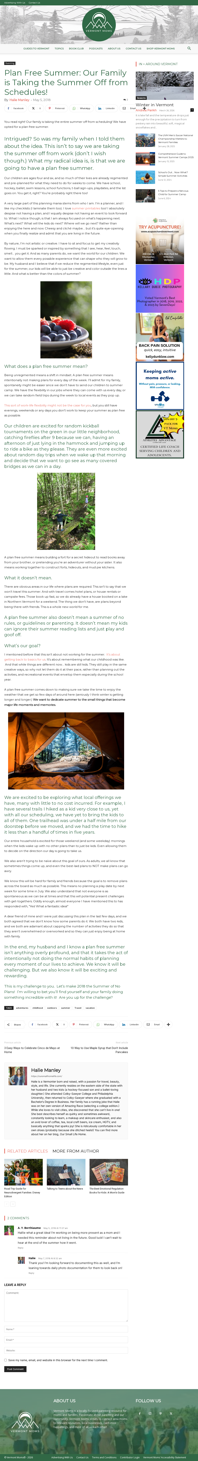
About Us (114, 48)
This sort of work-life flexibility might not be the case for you (47, 405)
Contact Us (34, 2)
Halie (32, 1258)
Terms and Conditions (104, 1457)
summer (65, 1007)
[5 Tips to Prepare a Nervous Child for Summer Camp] (145, 195)
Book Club (76, 48)
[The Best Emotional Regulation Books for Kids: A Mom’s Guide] (109, 1172)
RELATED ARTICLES (27, 1151)
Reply (20, 1247)
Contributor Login (130, 1457)
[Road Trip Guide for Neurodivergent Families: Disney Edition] (23, 1172)
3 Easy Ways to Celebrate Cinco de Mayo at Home (32, 1050)
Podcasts (95, 48)
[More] (144, 108)
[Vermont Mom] (99, 24)
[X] (171, 1414)
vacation (90, 1007)
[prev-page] (6, 1204)
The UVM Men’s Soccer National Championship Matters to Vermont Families (175, 139)
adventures (22, 1007)
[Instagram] (150, 1413)
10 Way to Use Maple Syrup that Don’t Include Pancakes (99, 1050)
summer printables (86, 208)
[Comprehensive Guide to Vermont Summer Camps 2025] (145, 158)
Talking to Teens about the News (65, 1188)
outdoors (52, 1007)
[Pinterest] (160, 1414)
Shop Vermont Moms (161, 48)
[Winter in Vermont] (165, 86)
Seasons (141, 97)
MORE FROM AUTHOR (76, 1151)
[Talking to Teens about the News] (66, 1172)
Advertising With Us (14, 2)
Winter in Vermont (155, 104)
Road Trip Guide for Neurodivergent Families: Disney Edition (22, 1192)
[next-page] (12, 1204)
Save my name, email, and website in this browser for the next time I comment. (58, 1360)
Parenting (9, 63)
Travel (77, 1007)
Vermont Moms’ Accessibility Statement (164, 1457)
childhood (37, 1007)
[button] (189, 49)
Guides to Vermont (36, 48)
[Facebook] (139, 1414)
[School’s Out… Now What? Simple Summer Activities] (145, 177)
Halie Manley (19, 100)
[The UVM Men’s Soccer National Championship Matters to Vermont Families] (145, 140)
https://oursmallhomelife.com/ (46, 1076)
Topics (59, 48)
